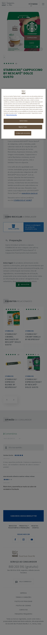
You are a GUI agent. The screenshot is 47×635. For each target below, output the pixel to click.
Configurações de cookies (23, 133)
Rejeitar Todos (23, 127)
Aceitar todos (23, 121)
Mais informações (11, 115)
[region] (23, 114)
